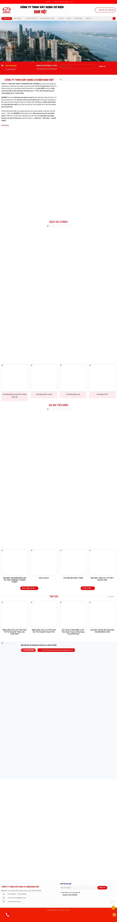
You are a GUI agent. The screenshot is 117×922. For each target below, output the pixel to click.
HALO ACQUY (44, 578)
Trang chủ (7, 18)
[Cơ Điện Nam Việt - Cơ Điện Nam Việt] (6, 10)
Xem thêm (111, 596)
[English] (5, 1)
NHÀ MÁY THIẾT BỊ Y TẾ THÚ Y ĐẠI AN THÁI (102, 579)
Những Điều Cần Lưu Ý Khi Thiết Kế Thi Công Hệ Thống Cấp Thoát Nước (15, 632)
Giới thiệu (17, 18)
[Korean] (12, 1)
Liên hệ (88, 18)
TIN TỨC (61, 18)
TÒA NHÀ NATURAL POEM (73, 578)
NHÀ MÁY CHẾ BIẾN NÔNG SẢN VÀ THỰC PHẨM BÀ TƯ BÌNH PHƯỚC (14, 580)
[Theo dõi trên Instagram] (109, 1)
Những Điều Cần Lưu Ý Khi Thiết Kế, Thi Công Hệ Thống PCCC (44, 631)
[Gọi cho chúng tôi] (114, 1)
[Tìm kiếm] (114, 18)
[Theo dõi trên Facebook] (107, 1)
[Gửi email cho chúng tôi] (112, 1)
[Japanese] (10, 1)
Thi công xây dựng (47, 18)
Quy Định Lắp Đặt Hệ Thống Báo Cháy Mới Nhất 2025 (102, 631)
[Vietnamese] (2, 1)
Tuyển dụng (78, 18)
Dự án (69, 18)
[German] (7, 1)
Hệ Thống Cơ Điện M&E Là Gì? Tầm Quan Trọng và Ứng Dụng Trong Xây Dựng (73, 632)
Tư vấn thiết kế (31, 18)
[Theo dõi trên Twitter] (111, 1)
